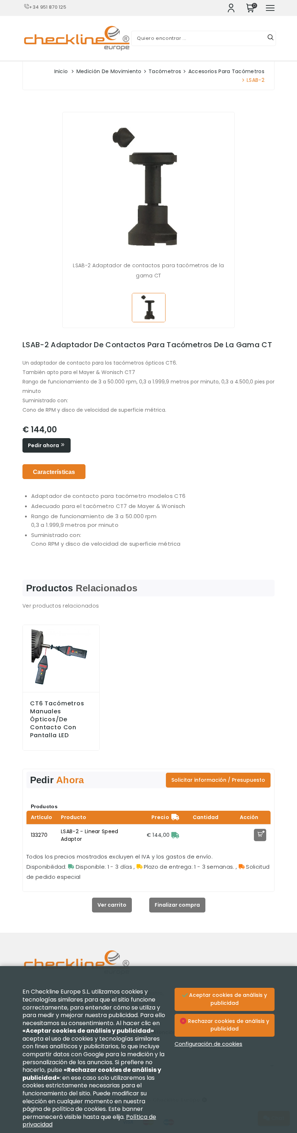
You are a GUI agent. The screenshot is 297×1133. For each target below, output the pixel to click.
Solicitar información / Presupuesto (218, 780)
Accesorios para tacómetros (226, 71)
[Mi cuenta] (231, 8)
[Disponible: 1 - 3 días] (175, 835)
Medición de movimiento (109, 71)
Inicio (61, 71)
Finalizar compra (177, 905)
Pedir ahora (44, 445)
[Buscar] (270, 38)
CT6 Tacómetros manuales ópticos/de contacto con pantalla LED (57, 719)
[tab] (53, 471)
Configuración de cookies (208, 1044)
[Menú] (270, 8)
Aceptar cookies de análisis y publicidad (227, 999)
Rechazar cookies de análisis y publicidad (228, 1025)
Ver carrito (111, 905)
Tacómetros (164, 71)
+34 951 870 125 (47, 7)
